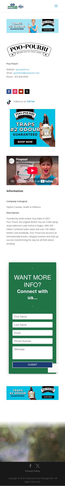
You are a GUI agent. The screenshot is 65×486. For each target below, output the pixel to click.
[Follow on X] (27, 91)
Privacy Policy (32, 471)
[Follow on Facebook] (8, 91)
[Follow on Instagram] (15, 91)
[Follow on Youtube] (21, 91)
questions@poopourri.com (26, 72)
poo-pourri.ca (22, 69)
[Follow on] (33, 91)
